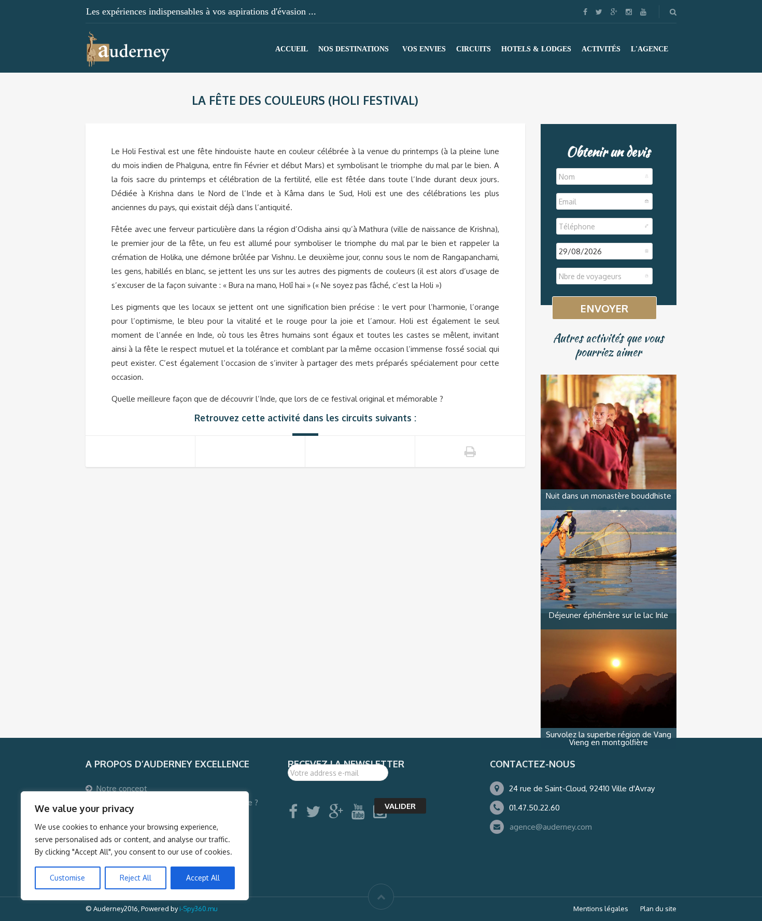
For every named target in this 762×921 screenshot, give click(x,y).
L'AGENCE (649, 49)
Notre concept (121, 788)
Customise (67, 877)
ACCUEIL (291, 49)
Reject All (135, 877)
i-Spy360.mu (198, 908)
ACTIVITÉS (601, 49)
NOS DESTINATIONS (353, 49)
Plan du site (658, 908)
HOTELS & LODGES (536, 49)
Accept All (203, 877)
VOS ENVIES (424, 49)
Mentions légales (600, 908)
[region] (135, 845)
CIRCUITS (473, 49)
